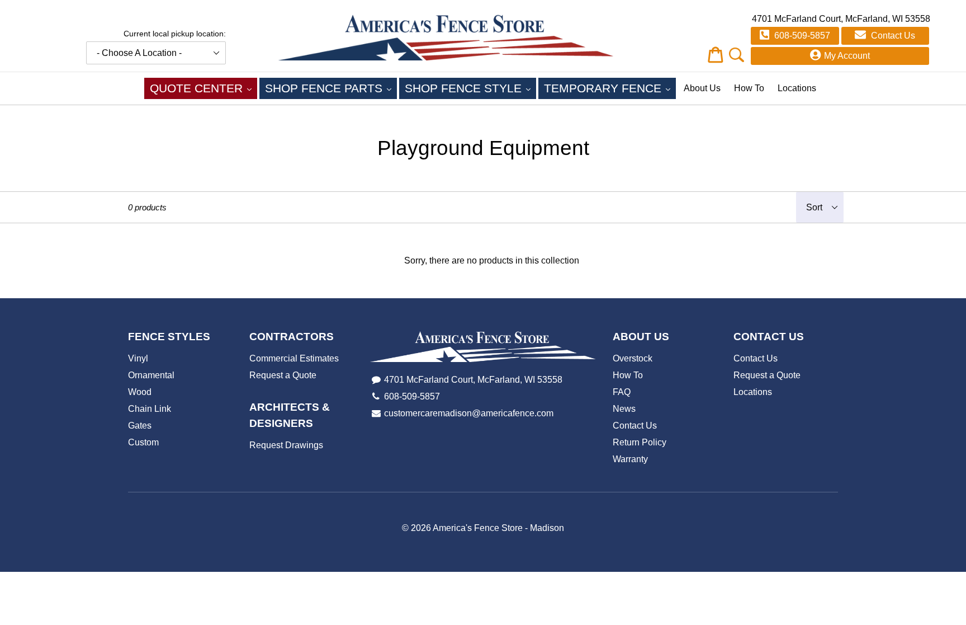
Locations (797, 88)
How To (749, 88)
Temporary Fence (610, 88)
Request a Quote (282, 375)
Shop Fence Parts (331, 88)
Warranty (630, 459)
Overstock (632, 358)
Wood (139, 392)
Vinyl (138, 358)
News (624, 408)
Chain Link (149, 408)
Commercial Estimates (294, 358)
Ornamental (151, 375)
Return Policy (639, 442)
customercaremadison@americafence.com (468, 413)
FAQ (622, 392)
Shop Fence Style (470, 88)
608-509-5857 (801, 35)
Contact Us (892, 35)
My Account (847, 55)
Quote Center (203, 88)
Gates (139, 425)
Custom (143, 442)
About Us (702, 88)
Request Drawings (286, 445)
